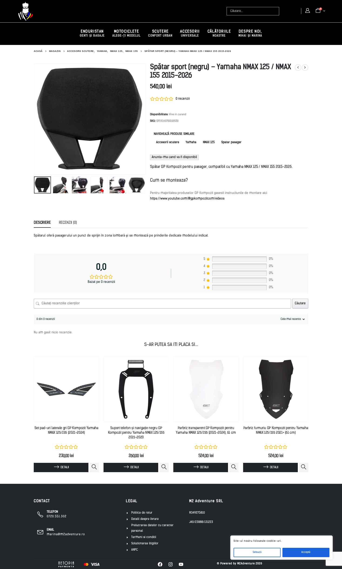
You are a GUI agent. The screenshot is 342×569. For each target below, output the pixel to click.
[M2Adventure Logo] (25, 11)
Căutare (300, 303)
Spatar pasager (231, 142)
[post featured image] (66, 389)
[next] (305, 67)
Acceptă (305, 552)
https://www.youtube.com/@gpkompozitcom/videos (187, 198)
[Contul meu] (307, 11)
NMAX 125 (209, 142)
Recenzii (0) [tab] (68, 223)
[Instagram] (170, 564)
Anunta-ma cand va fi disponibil (174, 157)
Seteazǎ (257, 552)
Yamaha (191, 142)
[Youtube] (181, 564)
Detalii (64, 467)
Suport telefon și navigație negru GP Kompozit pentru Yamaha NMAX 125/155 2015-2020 (136, 433)
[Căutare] (276, 11)
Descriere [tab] (42, 223)
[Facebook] (160, 564)
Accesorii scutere (167, 142)
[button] (34, 118)
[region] (281, 547)
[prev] (298, 67)
